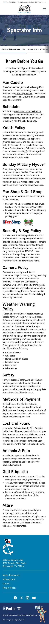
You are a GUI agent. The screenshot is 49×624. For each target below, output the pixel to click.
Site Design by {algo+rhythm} (14, 620)
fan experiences (24, 93)
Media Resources (11, 575)
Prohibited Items (11, 260)
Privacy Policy (9, 588)
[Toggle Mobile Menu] (44, 9)
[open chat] (41, 614)
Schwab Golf (9, 579)
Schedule (26, 121)
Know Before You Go (13, 49)
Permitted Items (31, 260)
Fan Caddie (39, 97)
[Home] (24, 9)
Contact (6, 583)
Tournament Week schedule (27, 111)
